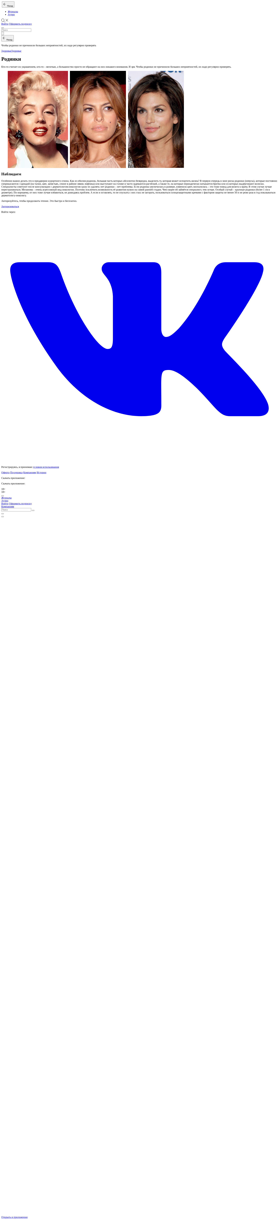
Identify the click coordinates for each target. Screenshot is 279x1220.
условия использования (46, 467)
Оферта (5, 472)
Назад (9, 6)
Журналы (13, 11)
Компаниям (29, 472)
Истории (41, 472)
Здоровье (6, 51)
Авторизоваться (10, 206)
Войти (4, 23)
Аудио (11, 14)
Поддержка (16, 472)
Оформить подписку (20, 23)
